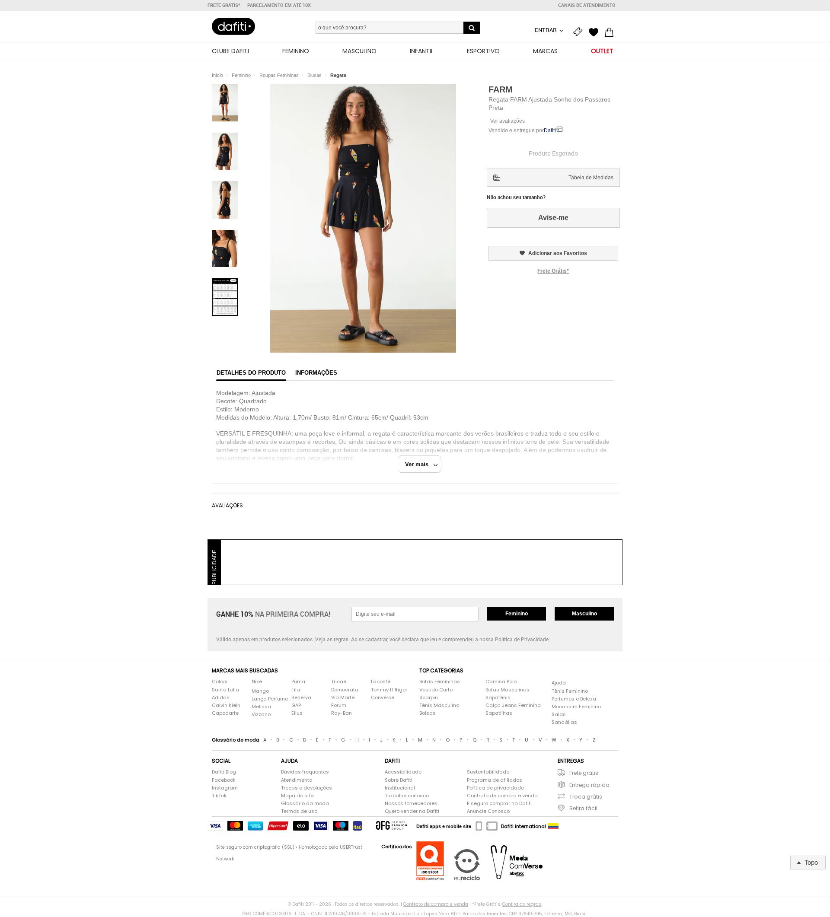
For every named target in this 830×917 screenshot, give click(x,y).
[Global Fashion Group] (391, 826)
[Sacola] (611, 31)
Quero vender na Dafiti (412, 811)
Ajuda (559, 683)
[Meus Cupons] (580, 31)
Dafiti (550, 130)
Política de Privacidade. (522, 639)
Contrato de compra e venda (502, 796)
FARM (500, 89)
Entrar (546, 30)
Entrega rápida (589, 785)
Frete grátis (583, 773)
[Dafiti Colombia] (553, 826)
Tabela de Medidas (590, 178)
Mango (260, 691)
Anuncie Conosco (488, 811)
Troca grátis (585, 796)
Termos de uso (299, 811)
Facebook (224, 780)
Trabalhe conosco (407, 796)
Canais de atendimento (587, 5)
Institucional (400, 788)
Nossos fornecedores (411, 803)
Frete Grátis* (553, 271)
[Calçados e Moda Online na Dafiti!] (233, 26)
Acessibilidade (403, 772)
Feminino (516, 614)
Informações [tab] (316, 372)
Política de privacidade (495, 788)
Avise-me (553, 217)
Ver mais (419, 464)
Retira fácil (583, 808)
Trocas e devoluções (306, 788)
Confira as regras (521, 904)
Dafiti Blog (224, 772)
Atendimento (296, 780)
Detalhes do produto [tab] (251, 372)
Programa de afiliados (494, 780)
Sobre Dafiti (398, 780)
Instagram (225, 788)
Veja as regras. (332, 639)
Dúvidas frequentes (305, 772)
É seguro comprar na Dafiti (499, 803)
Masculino (584, 614)
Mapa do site (297, 796)
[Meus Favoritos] (596, 31)
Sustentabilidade (488, 772)
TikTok (219, 796)
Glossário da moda (305, 803)
